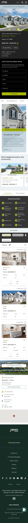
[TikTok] (25, 478)
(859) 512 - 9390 (8, 407)
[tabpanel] (14, 212)
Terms (18, 484)
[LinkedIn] (21, 478)
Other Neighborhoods (12, 101)
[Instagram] (10, 478)
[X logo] (6, 478)
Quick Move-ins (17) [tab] (18, 235)
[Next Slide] (18, 29)
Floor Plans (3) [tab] (6, 235)
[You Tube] (18, 478)
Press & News (14, 461)
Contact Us (14, 453)
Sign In (18, 2)
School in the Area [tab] (20, 193)
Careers (14, 464)
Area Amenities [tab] (7, 193)
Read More (6, 150)
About (2, 101)
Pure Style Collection (14, 518)
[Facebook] (3, 478)
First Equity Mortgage (14, 457)
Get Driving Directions (14, 387)
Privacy (10, 484)
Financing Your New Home (14, 509)
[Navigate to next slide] (21, 169)
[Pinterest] (14, 478)
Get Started (14, 94)
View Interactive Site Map (14, 366)
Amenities (22, 101)
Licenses (14, 472)
